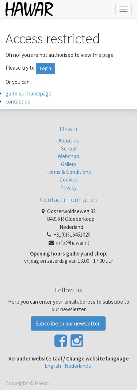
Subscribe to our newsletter (68, 323)
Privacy (68, 187)
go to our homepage (28, 93)
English (53, 365)
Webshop (68, 156)
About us (68, 140)
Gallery (68, 164)
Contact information (68, 199)
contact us (17, 101)
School (68, 148)
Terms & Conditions (68, 171)
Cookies (69, 179)
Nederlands (78, 365)
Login (45, 68)
